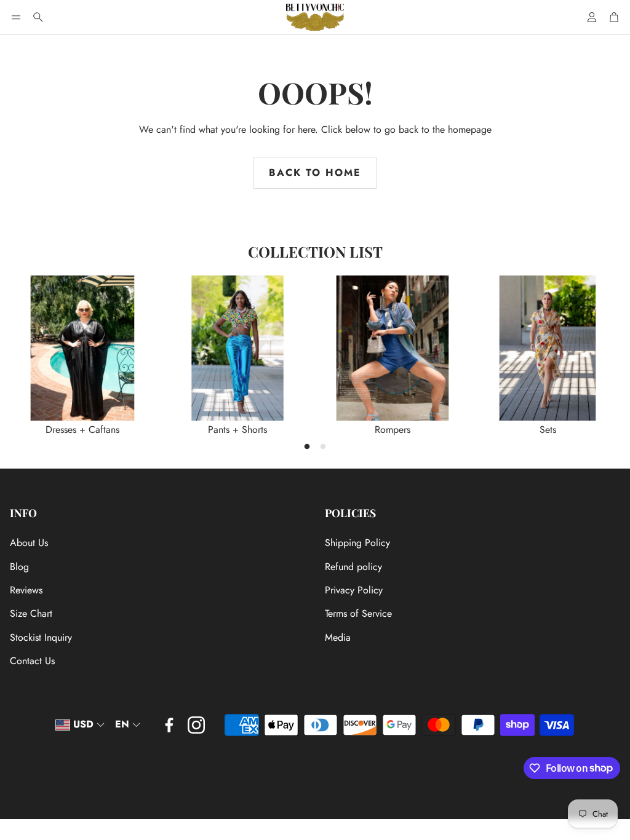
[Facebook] (169, 725)
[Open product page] (82, 348)
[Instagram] (196, 725)
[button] (16, 17)
